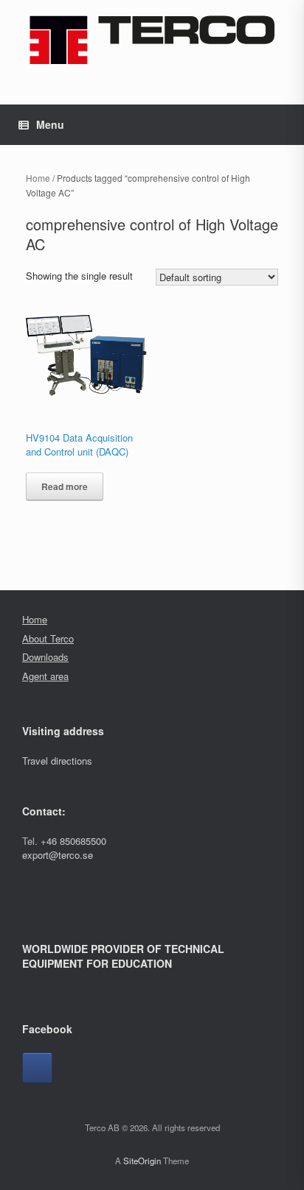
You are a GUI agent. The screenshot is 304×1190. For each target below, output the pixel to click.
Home (38, 177)
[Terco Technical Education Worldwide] (152, 39)
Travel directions (57, 761)
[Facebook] (37, 1067)
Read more (64, 486)
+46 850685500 (73, 841)
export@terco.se (57, 855)
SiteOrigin (142, 1160)
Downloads (45, 657)
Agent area (45, 676)
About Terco (48, 638)
